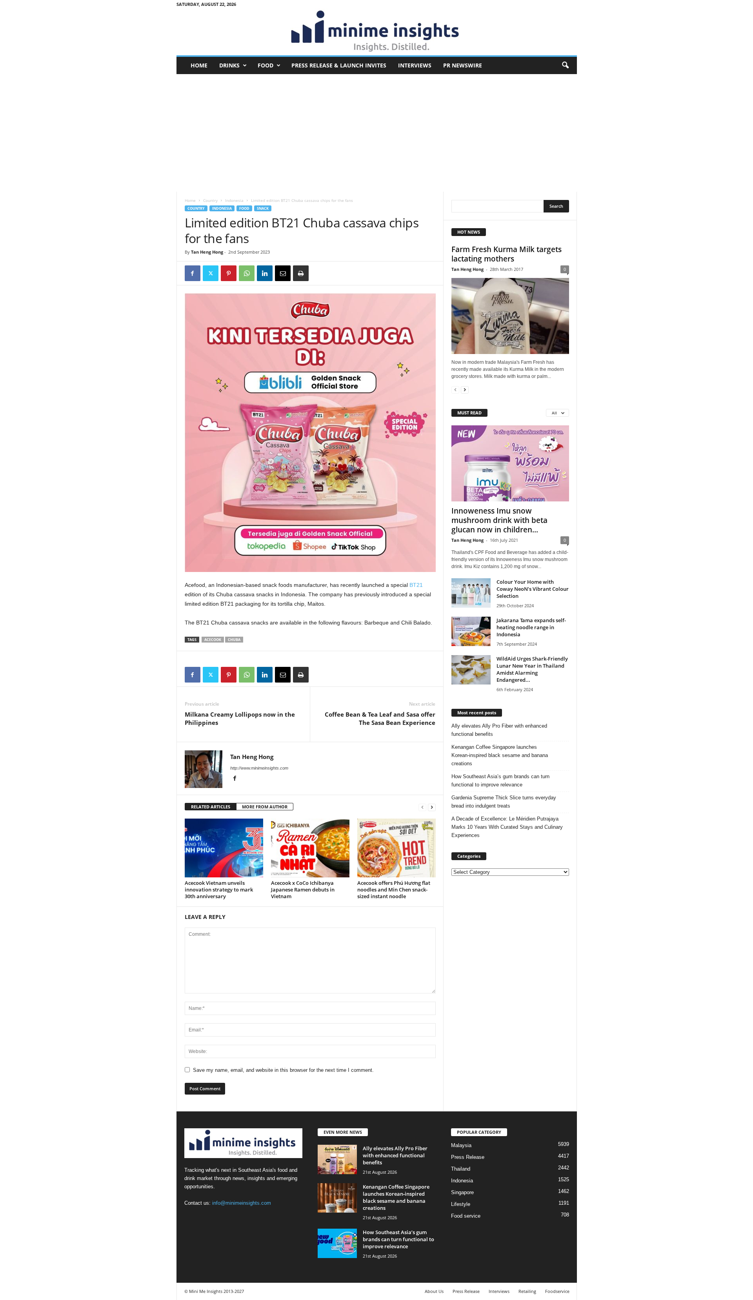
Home (199, 65)
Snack (263, 208)
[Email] (283, 273)
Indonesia (234, 200)
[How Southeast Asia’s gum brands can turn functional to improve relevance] (337, 1243)
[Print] (301, 273)
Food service (465, 1216)
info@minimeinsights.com (241, 1203)
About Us (434, 1291)
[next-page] (432, 807)
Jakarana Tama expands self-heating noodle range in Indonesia (531, 627)
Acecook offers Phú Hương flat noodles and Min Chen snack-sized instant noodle (393, 889)
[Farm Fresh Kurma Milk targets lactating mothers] (510, 316)
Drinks (229, 65)
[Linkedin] (265, 273)
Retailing (527, 1291)
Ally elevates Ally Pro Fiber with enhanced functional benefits (499, 730)
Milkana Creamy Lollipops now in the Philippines (240, 718)
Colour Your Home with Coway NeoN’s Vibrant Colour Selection (533, 588)
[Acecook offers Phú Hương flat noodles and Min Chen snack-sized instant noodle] (396, 848)
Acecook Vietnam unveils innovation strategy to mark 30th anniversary (219, 889)
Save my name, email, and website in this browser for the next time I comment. (283, 1070)
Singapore (462, 1192)
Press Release (467, 1157)
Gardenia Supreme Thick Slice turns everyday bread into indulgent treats (503, 802)
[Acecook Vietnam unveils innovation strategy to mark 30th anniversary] (224, 848)
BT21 (416, 585)
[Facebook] (192, 273)
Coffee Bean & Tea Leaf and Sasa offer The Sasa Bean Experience (380, 718)
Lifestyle (460, 1204)
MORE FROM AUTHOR (264, 807)
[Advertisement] (376, 133)
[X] (210, 273)
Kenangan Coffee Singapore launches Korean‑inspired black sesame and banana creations (499, 755)
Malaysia (461, 1145)
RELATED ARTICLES (210, 807)
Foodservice (557, 1291)
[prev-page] (422, 807)
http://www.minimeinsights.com (259, 768)
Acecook (212, 639)
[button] (565, 65)
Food (265, 65)
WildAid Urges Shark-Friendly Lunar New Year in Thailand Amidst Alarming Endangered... (532, 669)
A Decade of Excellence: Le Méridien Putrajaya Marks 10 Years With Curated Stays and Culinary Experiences (507, 827)
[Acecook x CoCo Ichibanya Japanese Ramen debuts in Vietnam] (310, 848)
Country (210, 200)
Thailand (460, 1169)
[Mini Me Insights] (376, 31)
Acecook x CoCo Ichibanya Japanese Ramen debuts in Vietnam (303, 889)
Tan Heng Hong (207, 252)
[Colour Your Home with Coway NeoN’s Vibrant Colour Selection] (471, 593)
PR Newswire (462, 65)
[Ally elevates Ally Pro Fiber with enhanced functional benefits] (337, 1159)
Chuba (234, 639)
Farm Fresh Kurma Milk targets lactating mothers (506, 254)
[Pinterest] (228, 273)
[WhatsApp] (247, 273)
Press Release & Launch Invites (338, 65)
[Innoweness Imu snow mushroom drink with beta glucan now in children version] (510, 463)
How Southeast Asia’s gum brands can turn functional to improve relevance (500, 780)
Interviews (414, 65)
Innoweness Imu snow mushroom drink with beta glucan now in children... (499, 520)
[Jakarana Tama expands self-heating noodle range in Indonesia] (471, 631)
